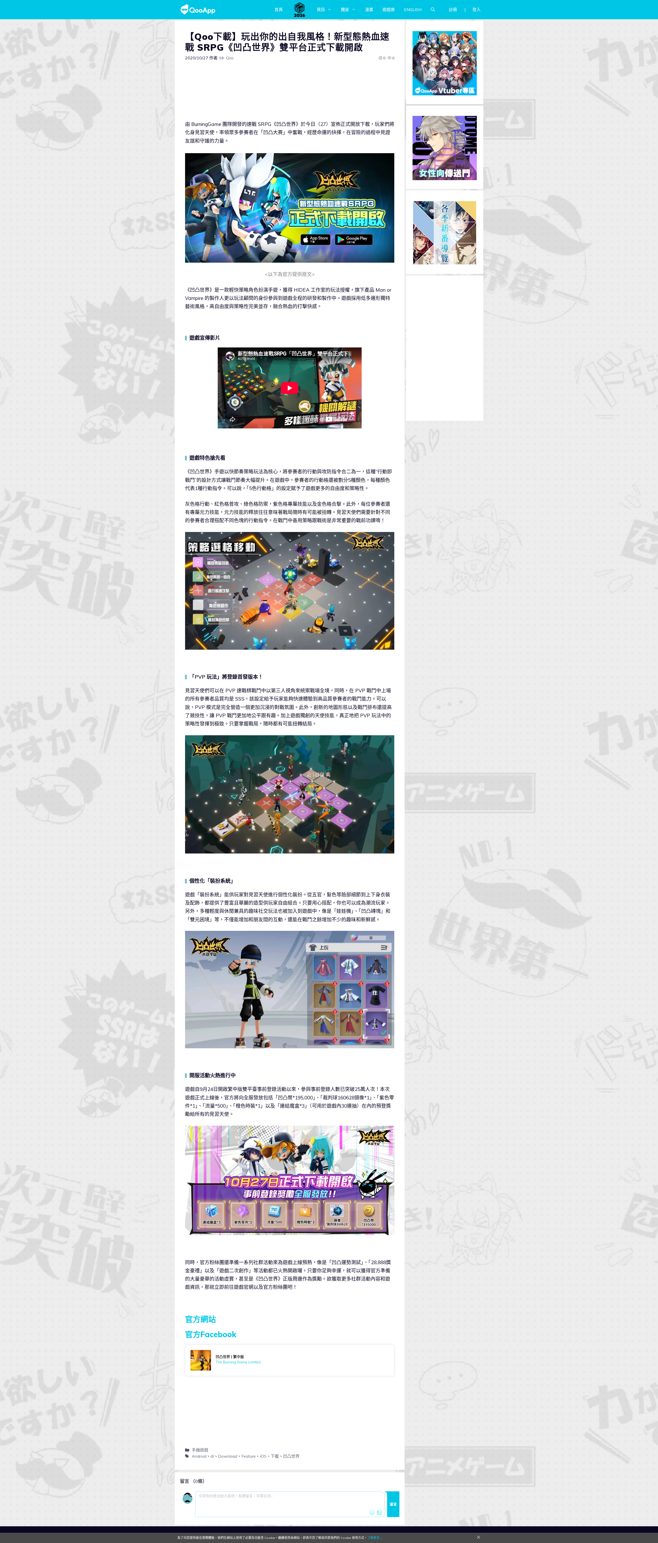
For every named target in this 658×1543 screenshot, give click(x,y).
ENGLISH (413, 9)
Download (227, 1456)
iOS (263, 1456)
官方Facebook (210, 1334)
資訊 (321, 9)
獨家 (345, 9)
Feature (248, 1456)
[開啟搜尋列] (433, 9)
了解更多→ (375, 1538)
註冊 (453, 9)
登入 (476, 9)
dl (212, 1456)
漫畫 (369, 9)
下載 (275, 1456)
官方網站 (200, 1319)
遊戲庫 (388, 9)
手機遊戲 (200, 1450)
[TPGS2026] (299, 9)
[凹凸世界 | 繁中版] (289, 1360)
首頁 (279, 9)
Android (199, 1456)
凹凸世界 (291, 1456)
